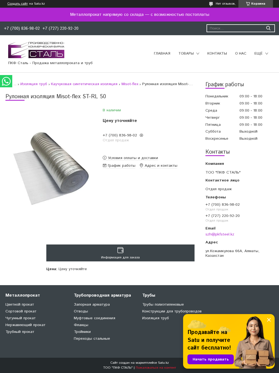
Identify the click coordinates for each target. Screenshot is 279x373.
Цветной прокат (19, 304)
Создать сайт (17, 4)
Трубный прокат (19, 332)
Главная (162, 53)
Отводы (81, 311)
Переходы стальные (92, 338)
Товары (186, 53)
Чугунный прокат (20, 318)
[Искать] (268, 28)
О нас (240, 53)
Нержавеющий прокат (25, 325)
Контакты (217, 53)
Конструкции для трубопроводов (172, 311)
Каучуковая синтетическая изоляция (84, 84)
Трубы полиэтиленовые (163, 304)
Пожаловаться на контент (156, 367)
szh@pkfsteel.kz (219, 234)
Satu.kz (163, 362)
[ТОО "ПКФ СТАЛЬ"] (36, 50)
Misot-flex (130, 84)
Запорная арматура (92, 304)
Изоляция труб (33, 84)
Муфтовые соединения (94, 318)
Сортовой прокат (21, 311)
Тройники (82, 332)
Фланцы (81, 325)
